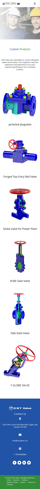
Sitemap (10, 485)
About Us (16, 480)
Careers (23, 482)
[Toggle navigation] (34, 3)
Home (9, 480)
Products (25, 480)
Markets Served (12, 482)
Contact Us (31, 482)
